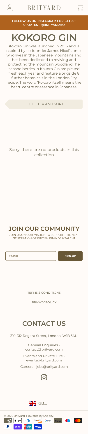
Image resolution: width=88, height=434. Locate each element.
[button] (80, 8)
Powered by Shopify (39, 415)
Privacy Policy (44, 302)
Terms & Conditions (44, 292)
